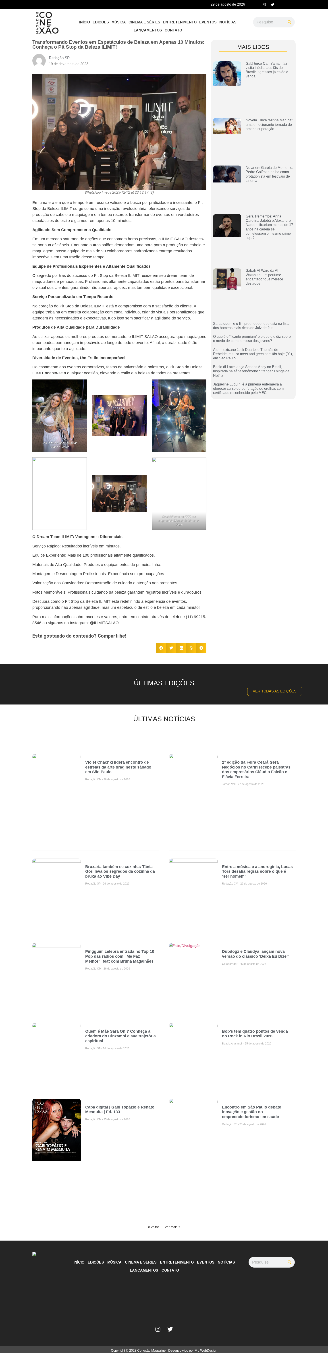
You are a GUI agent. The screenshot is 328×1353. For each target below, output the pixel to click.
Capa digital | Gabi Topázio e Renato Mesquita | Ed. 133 (119, 1109)
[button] (161, 648)
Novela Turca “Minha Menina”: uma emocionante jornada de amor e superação (269, 124)
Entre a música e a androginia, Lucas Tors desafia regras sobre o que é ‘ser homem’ (257, 871)
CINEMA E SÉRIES (144, 22)
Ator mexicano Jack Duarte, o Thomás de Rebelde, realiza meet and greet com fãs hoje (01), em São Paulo (253, 354)
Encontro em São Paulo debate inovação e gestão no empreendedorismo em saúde (251, 1112)
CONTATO (173, 30)
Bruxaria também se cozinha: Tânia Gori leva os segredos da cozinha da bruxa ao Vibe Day (120, 871)
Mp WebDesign (206, 1350)
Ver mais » (172, 1227)
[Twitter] (272, 4)
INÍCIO (84, 22)
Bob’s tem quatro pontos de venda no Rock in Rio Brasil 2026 (255, 1033)
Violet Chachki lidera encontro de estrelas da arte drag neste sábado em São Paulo (118, 767)
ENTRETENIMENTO (180, 22)
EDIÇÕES (101, 22)
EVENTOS (208, 22)
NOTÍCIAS (228, 22)
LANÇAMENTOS (148, 30)
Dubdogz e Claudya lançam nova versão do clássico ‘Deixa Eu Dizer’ (255, 954)
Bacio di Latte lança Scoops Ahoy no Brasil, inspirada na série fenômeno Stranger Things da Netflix (251, 371)
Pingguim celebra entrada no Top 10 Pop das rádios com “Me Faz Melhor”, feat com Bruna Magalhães (119, 956)
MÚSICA (119, 22)
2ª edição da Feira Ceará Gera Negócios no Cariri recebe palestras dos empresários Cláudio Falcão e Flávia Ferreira (256, 769)
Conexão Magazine (151, 1350)
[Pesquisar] (289, 22)
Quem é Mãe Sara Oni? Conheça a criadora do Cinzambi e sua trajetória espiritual (120, 1036)
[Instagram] (264, 4)
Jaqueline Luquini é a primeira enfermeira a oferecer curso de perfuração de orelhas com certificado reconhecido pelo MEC (248, 388)
